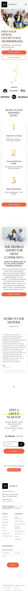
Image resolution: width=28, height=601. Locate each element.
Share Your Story (20, 524)
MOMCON (18, 539)
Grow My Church (7, 536)
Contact (4, 517)
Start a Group (19, 521)
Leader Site (5, 533)
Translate (17, 508)
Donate (17, 536)
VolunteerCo (19, 534)
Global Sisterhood (18, 517)
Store (4, 528)
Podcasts (5, 519)
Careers (4, 530)
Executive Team (20, 531)
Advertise (5, 522)
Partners (5, 525)
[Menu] (22, 4)
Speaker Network (17, 527)
